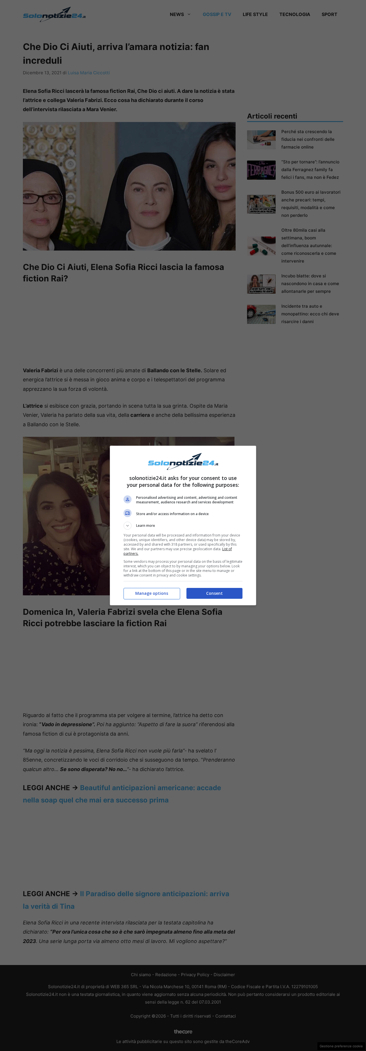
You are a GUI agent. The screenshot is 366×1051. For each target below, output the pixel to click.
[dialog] (183, 525)
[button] (183, 526)
